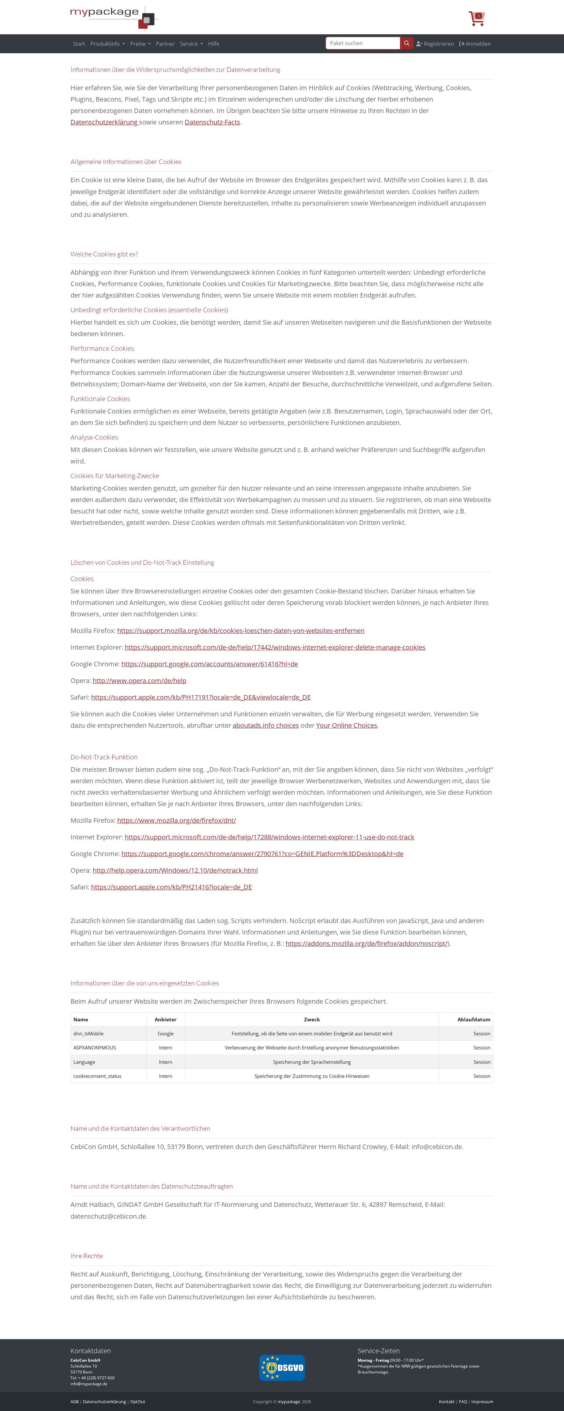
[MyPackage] (114, 18)
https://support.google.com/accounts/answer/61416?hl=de (209, 663)
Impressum (482, 1401)
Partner (165, 43)
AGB (74, 1401)
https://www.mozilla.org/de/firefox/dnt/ (176, 820)
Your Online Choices (346, 725)
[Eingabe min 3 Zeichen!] (407, 43)
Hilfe (213, 43)
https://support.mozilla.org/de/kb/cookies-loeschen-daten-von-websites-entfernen (241, 630)
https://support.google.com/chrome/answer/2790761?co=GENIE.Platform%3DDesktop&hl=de (262, 853)
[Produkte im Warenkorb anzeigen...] (481, 22)
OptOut (137, 1401)
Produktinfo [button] (105, 43)
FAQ (463, 1401)
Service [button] (189, 43)
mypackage (289, 1401)
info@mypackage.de (88, 1384)
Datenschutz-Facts (212, 122)
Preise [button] (138, 43)
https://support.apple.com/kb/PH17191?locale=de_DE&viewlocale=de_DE (201, 697)
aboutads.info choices (266, 725)
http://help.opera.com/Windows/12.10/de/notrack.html (175, 870)
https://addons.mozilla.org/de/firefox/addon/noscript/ (366, 943)
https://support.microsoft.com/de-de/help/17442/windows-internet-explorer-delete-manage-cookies (275, 647)
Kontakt (447, 1401)
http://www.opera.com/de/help (139, 680)
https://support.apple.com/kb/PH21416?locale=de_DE (171, 887)
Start (79, 43)
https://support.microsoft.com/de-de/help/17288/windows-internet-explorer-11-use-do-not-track (270, 837)
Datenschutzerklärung (104, 122)
